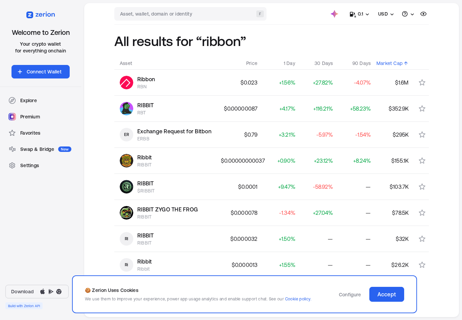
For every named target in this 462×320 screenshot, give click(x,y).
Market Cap (389, 63)
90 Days (361, 63)
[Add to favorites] (422, 82)
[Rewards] (334, 13)
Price (251, 63)
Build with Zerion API (24, 306)
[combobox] (191, 13)
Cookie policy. (298, 299)
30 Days (324, 63)
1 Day (289, 63)
